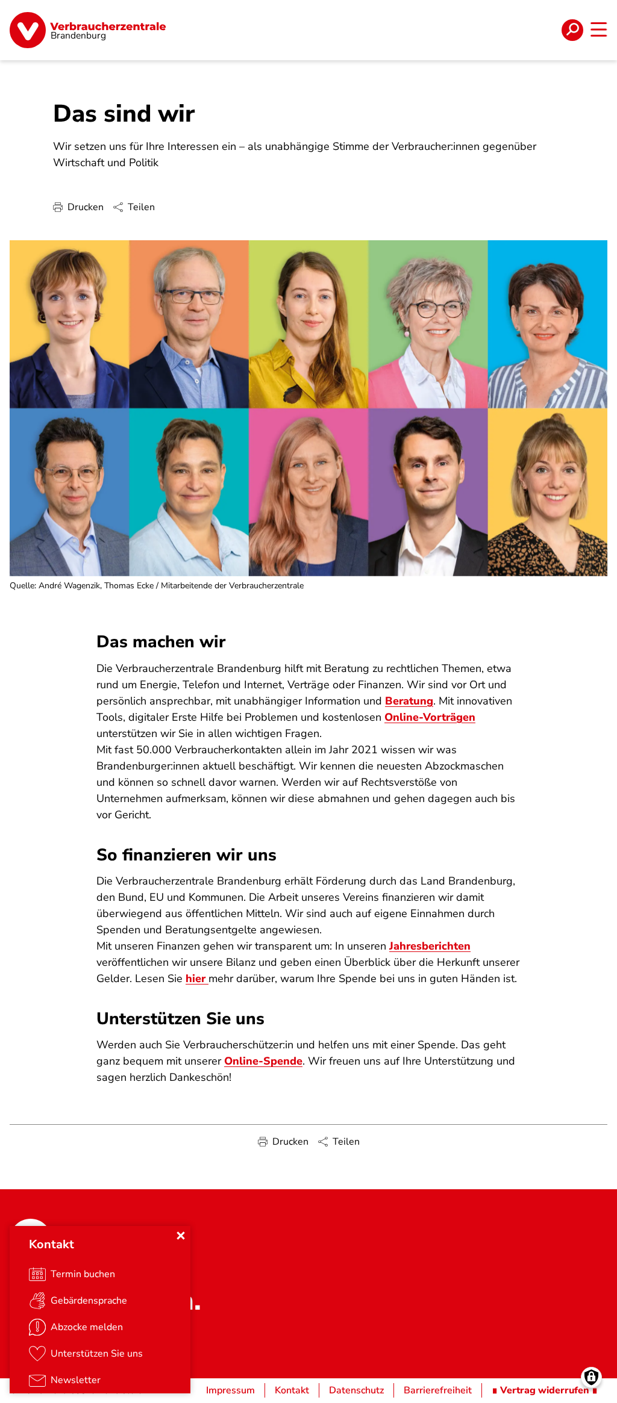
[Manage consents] (591, 1377)
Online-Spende (263, 1061)
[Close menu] (181, 1235)
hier (197, 978)
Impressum (230, 1390)
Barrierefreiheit (438, 1390)
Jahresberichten (430, 946)
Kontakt (292, 1390)
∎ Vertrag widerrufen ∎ (545, 1390)
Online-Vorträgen (429, 717)
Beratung (409, 701)
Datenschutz (356, 1390)
